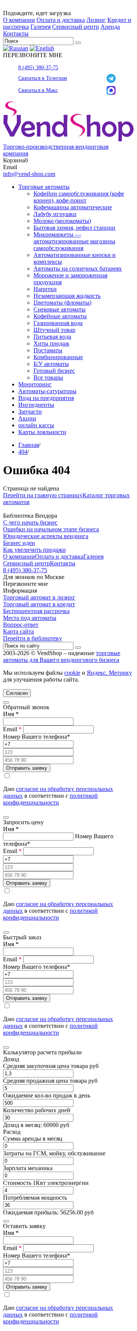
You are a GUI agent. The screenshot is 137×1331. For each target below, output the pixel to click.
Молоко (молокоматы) (62, 221)
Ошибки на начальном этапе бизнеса (51, 529)
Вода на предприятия (46, 398)
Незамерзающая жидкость (66, 296)
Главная (28, 445)
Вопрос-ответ (20, 624)
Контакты (16, 33)
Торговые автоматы (44, 187)
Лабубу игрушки (54, 214)
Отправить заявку (26, 768)
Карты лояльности (42, 432)
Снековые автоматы (59, 309)
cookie (72, 672)
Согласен (17, 693)
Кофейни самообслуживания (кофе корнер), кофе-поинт (78, 197)
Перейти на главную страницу (43, 495)
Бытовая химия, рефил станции (74, 227)
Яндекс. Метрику (109, 672)
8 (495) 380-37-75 (38, 67)
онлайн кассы (36, 425)
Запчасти (30, 411)
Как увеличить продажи (34, 549)
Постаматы (47, 350)
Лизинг (96, 20)
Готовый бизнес (54, 370)
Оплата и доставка (61, 20)
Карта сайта (18, 631)
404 (22, 451)
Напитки (45, 289)
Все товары (48, 377)
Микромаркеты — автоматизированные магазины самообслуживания (74, 241)
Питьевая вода (52, 336)
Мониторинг (35, 384)
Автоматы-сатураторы (47, 391)
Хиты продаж (51, 343)
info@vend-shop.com (29, 174)
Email (12, 729)
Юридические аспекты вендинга (45, 536)
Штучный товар (54, 330)
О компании (19, 20)
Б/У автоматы (51, 364)
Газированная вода (58, 323)
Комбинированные (58, 357)
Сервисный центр (75, 26)
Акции (27, 418)
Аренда (110, 26)
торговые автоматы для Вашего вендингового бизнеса (61, 656)
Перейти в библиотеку (32, 638)
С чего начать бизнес (30, 522)
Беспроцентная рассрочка (36, 611)
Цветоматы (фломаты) (62, 302)
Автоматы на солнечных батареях (77, 268)
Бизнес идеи (19, 543)
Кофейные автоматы (60, 316)
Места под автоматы (29, 618)
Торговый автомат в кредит (39, 604)
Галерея (40, 26)
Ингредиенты (36, 405)
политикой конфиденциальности (50, 799)
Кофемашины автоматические (72, 207)
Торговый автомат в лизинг (39, 597)
